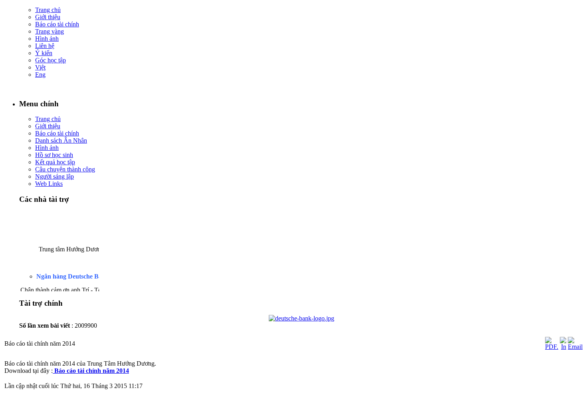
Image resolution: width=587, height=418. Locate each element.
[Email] (575, 346)
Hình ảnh (47, 38)
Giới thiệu (47, 17)
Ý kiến (43, 53)
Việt (40, 67)
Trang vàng (49, 31)
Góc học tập (50, 60)
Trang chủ (48, 9)
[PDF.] (551, 346)
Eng (40, 74)
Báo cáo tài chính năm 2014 (91, 370)
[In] (563, 346)
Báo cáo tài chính (57, 24)
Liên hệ (44, 45)
